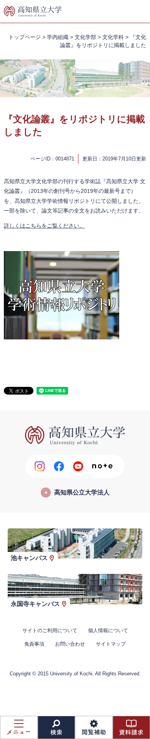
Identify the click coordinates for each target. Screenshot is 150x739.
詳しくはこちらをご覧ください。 (44, 226)
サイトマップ (111, 644)
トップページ (24, 37)
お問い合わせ (70, 644)
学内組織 (57, 37)
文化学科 (113, 37)
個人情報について (108, 630)
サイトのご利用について (49, 630)
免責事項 (34, 644)
